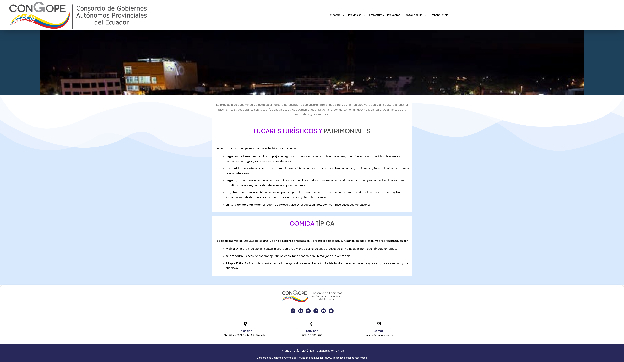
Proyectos (393, 15)
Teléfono (312, 331)
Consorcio (334, 15)
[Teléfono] (312, 324)
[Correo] (379, 324)
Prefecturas (376, 15)
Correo (379, 331)
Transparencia (439, 15)
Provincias (354, 15)
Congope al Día (413, 15)
